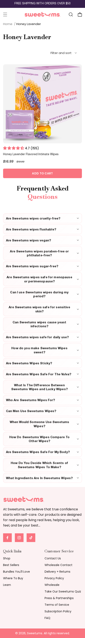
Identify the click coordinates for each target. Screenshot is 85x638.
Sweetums (34, 633)
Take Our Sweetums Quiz (63, 591)
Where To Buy (13, 578)
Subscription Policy (58, 611)
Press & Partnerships (59, 598)
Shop (6, 558)
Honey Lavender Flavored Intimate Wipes (31, 154)
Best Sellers (11, 565)
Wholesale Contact (58, 565)
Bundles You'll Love (16, 572)
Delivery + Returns (57, 572)
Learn (7, 585)
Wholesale (52, 585)
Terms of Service (57, 605)
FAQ (47, 618)
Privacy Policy (54, 578)
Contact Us (53, 558)
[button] (5, 14)
